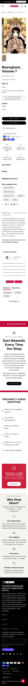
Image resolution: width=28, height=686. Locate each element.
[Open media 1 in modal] (23, 20)
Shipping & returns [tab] (20, 213)
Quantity (4, 109)
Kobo (6, 199)
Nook (15, 199)
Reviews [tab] (7, 288)
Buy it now (14, 123)
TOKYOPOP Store (11, 681)
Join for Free (13, 383)
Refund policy (5, 668)
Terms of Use (21, 644)
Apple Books (9, 187)
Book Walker (9, 191)
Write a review (18, 281)
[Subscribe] (24, 640)
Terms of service (6, 671)
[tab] (16, 288)
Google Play (9, 195)
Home (3, 12)
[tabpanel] (14, 304)
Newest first (11, 12)
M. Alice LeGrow (9, 76)
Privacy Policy (5, 646)
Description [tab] (6, 213)
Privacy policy (14, 668)
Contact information (7, 673)
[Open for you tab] (23, 681)
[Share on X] (9, 204)
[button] (2, 6)
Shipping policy (16, 671)
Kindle (21, 195)
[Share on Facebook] (6, 204)
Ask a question (9, 281)
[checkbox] (6, 296)
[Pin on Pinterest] (11, 204)
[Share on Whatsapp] (14, 204)
